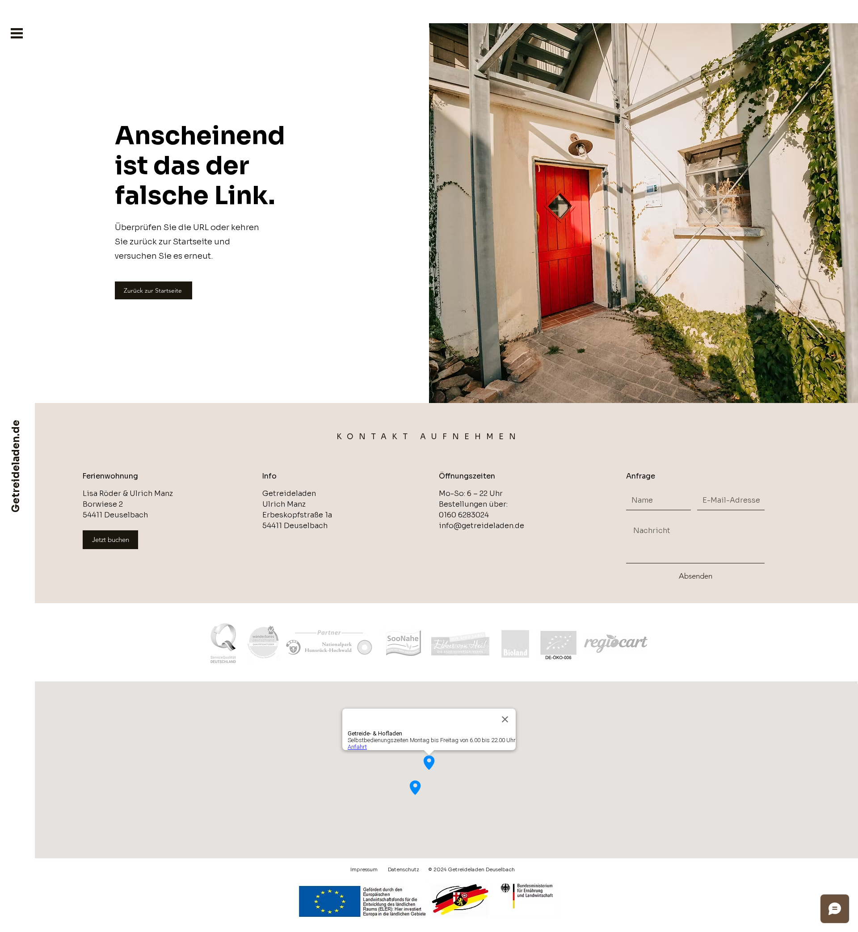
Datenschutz (403, 869)
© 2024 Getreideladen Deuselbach (472, 869)
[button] (17, 33)
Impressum (364, 869)
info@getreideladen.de (481, 525)
